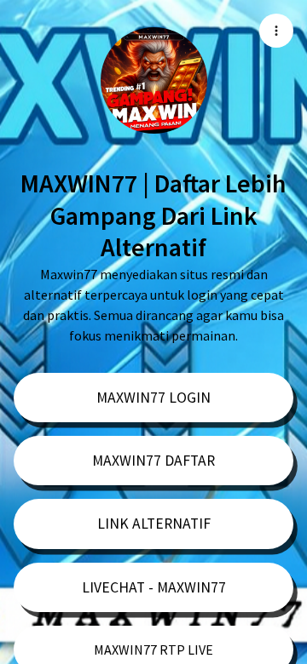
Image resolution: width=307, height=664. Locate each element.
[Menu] (276, 31)
